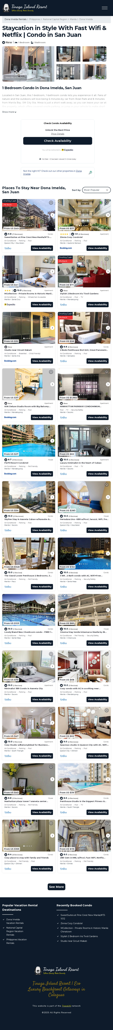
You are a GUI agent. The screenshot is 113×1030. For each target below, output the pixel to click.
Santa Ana (16, 356)
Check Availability (57, 141)
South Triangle (17, 751)
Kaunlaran (20, 243)
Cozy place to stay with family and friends (26, 857)
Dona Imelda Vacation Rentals (15, 921)
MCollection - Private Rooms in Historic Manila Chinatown (84, 930)
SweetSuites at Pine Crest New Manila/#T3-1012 (83, 917)
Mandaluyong (72, 299)
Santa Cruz (16, 299)
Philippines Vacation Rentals (16, 941)
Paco (14, 581)
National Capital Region (55, 19)
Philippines (34, 19)
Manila (73, 19)
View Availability (41, 248)
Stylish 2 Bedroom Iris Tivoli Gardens (79, 293)
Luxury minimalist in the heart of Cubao (81, 463)
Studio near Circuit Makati (18, 350)
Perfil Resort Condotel (16, 463)
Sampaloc (71, 356)
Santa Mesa (71, 581)
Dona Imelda (86, 19)
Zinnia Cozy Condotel (71, 237)
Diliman (75, 751)
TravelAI (66, 1006)
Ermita (70, 864)
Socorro (70, 412)
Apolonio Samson (74, 243)
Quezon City (9, 243)
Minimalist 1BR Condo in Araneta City (23, 688)
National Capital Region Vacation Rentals (14, 931)
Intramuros (71, 638)
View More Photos (15, 77)
